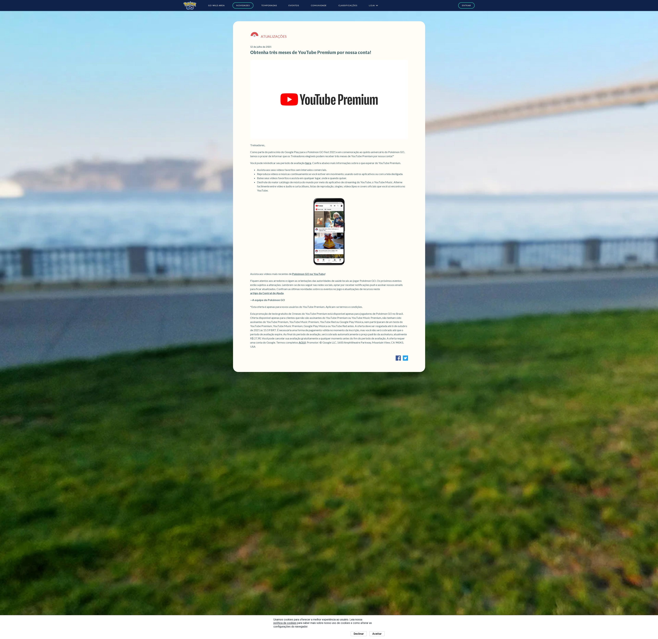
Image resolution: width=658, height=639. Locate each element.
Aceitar (377, 633)
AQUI (302, 342)
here (308, 163)
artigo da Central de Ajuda (267, 293)
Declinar (359, 633)
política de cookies (284, 623)
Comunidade (319, 5)
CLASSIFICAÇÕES (347, 5)
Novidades (243, 5)
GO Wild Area (216, 5)
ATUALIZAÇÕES (274, 36)
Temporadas (269, 5)
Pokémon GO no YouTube (308, 273)
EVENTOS (294, 5)
